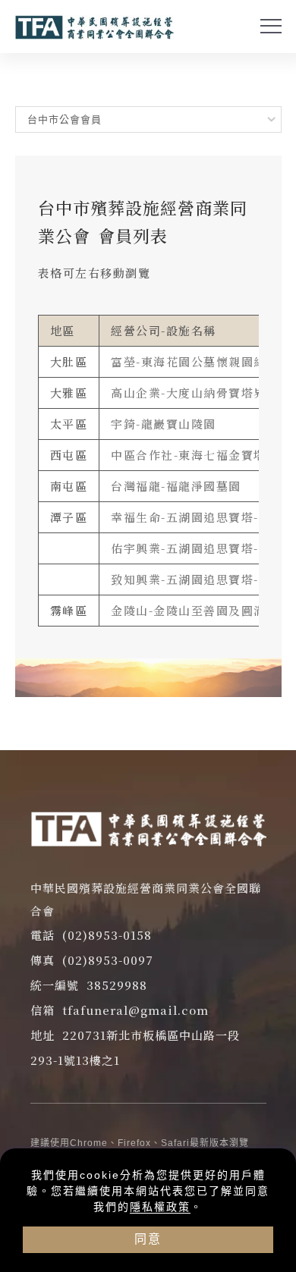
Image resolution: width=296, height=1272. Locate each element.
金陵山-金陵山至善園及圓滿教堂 (201, 610)
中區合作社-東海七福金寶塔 (188, 455)
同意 (148, 1239)
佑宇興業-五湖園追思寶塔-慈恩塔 (203, 548)
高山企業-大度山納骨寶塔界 (188, 392)
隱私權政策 (160, 1207)
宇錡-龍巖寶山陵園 (163, 424)
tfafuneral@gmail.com (135, 1010)
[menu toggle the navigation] (271, 26)
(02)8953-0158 (107, 935)
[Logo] (95, 27)
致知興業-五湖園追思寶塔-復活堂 (203, 579)
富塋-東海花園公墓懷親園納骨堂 (201, 361)
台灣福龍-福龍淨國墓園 (176, 486)
